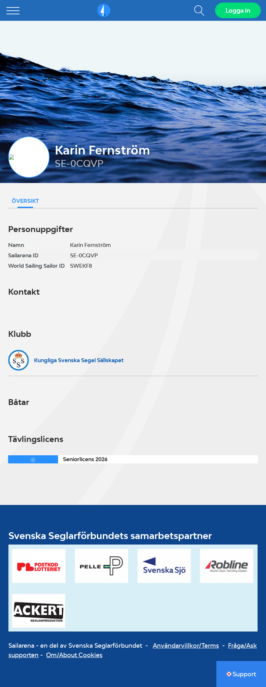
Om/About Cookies (74, 654)
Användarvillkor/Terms (186, 645)
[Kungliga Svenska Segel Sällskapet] (18, 360)
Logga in (237, 10)
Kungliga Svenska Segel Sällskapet (79, 360)
